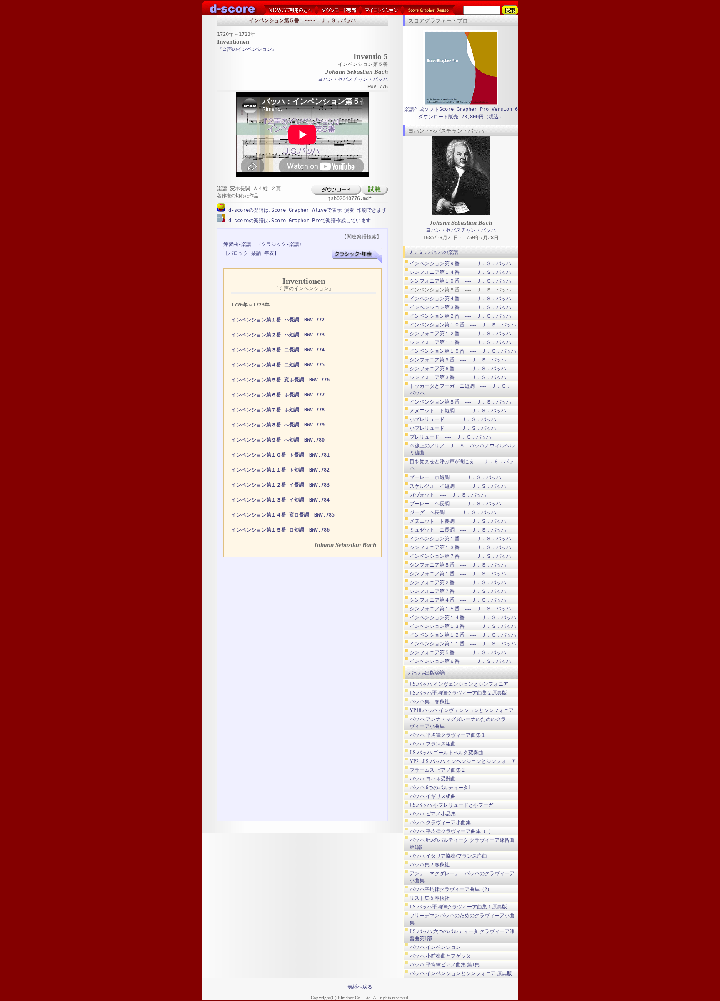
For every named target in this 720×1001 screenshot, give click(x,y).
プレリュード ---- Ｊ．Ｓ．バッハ (450, 437)
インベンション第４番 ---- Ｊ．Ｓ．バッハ (460, 298)
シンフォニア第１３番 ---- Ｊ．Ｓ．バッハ (460, 547)
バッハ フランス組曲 (433, 744)
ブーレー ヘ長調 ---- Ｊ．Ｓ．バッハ (455, 504)
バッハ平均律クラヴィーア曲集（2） (451, 889)
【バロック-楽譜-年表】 (251, 253)
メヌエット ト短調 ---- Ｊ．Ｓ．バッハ (458, 411)
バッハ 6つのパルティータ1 (440, 787)
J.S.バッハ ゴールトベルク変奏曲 (446, 752)
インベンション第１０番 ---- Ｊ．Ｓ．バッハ (463, 325)
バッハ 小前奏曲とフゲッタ (440, 956)
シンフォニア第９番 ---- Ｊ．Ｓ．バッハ (458, 360)
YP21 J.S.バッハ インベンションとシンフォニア (463, 761)
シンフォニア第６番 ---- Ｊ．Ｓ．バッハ (458, 368)
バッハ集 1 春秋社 (430, 702)
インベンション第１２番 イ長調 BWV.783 (280, 485)
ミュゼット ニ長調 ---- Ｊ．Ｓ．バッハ (458, 530)
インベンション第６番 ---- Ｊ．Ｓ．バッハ (460, 661)
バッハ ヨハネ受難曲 (433, 779)
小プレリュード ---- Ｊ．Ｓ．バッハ (453, 419)
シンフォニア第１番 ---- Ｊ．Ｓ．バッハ (458, 574)
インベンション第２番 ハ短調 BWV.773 (278, 335)
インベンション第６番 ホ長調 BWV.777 (278, 395)
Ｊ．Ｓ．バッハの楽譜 (433, 252)
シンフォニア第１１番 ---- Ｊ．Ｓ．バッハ (460, 342)
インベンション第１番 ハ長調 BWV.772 (278, 320)
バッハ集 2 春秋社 (430, 865)
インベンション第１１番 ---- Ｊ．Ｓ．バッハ (463, 644)
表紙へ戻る (360, 987)
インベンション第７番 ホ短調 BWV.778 (278, 410)
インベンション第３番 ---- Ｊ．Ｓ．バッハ (460, 307)
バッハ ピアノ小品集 (433, 814)
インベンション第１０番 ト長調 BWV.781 (280, 455)
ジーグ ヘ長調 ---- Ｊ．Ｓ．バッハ (453, 512)
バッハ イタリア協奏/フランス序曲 (448, 856)
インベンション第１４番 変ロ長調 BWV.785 (283, 515)
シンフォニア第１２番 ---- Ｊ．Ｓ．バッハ (460, 333)
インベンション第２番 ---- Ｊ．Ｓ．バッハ (460, 316)
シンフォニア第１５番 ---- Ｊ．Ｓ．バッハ (460, 609)
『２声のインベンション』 (247, 49)
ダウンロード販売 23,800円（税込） (461, 117)
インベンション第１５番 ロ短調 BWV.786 (280, 530)
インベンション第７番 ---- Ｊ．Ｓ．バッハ (460, 556)
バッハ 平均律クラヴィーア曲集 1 (447, 735)
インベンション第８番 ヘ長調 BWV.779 (278, 425)
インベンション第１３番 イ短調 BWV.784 (280, 500)
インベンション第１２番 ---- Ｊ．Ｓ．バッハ (463, 635)
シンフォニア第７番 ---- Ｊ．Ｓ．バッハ (458, 591)
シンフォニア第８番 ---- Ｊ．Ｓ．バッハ (458, 565)
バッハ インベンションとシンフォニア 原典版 (461, 973)
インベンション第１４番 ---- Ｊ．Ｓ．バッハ (463, 617)
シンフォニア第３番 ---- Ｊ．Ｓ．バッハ (458, 377)
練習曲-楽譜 (237, 244)
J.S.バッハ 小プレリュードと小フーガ (451, 805)
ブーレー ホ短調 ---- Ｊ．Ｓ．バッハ (455, 477)
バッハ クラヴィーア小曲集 (440, 822)
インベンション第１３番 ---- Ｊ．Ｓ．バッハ (463, 626)
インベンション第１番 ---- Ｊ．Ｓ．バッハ (460, 539)
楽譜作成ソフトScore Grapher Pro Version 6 (461, 109)
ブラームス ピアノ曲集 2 (437, 770)
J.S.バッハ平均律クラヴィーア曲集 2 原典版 (458, 693)
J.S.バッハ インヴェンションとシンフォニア (459, 684)
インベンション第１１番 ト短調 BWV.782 (280, 470)
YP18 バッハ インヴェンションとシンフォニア (462, 710)
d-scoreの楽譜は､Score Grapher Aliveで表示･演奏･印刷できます (306, 210)
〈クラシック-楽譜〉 (280, 244)
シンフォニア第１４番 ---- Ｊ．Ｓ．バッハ (460, 272)
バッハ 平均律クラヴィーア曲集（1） (451, 831)
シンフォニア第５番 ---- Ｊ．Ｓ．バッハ (458, 652)
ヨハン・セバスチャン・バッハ (353, 79)
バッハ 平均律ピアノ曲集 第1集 (445, 965)
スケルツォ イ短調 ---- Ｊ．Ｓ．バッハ (458, 486)
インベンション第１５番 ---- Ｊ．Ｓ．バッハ (463, 351)
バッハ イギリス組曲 (433, 796)
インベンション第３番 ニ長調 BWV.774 (278, 350)
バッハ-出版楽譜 (426, 673)
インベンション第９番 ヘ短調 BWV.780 (278, 440)
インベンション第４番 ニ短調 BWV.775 (278, 365)
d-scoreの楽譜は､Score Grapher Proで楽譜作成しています (298, 220)
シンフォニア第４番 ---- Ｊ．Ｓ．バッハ (458, 600)
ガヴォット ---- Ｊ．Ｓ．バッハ (448, 495)
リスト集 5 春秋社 (430, 898)
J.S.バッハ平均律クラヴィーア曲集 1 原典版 (458, 907)
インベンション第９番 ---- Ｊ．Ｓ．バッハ (460, 263)
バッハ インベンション (435, 947)
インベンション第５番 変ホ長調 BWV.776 (280, 380)
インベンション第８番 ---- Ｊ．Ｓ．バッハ (460, 402)
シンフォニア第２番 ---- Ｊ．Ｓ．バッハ (458, 582)
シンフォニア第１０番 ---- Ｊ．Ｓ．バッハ (460, 281)
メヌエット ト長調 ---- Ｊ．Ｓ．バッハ (458, 521)
